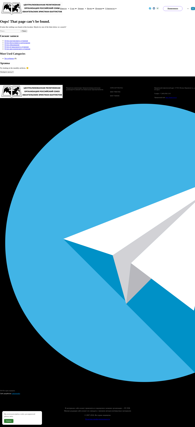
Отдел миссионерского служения (17, 49)
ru (193, 8)
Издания (98, 8)
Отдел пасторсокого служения (16, 41)
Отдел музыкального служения (17, 47)
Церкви (81, 8)
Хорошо (8, 421)
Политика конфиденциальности (97, 419)
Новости (63, 8)
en (188, 8)
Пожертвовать (173, 8)
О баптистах (110, 8)
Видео (89, 8)
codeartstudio (16, 393)
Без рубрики (9, 58)
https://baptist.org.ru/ (171, 97)
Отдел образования (12, 45)
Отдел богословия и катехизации (17, 43)
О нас (72, 8)
